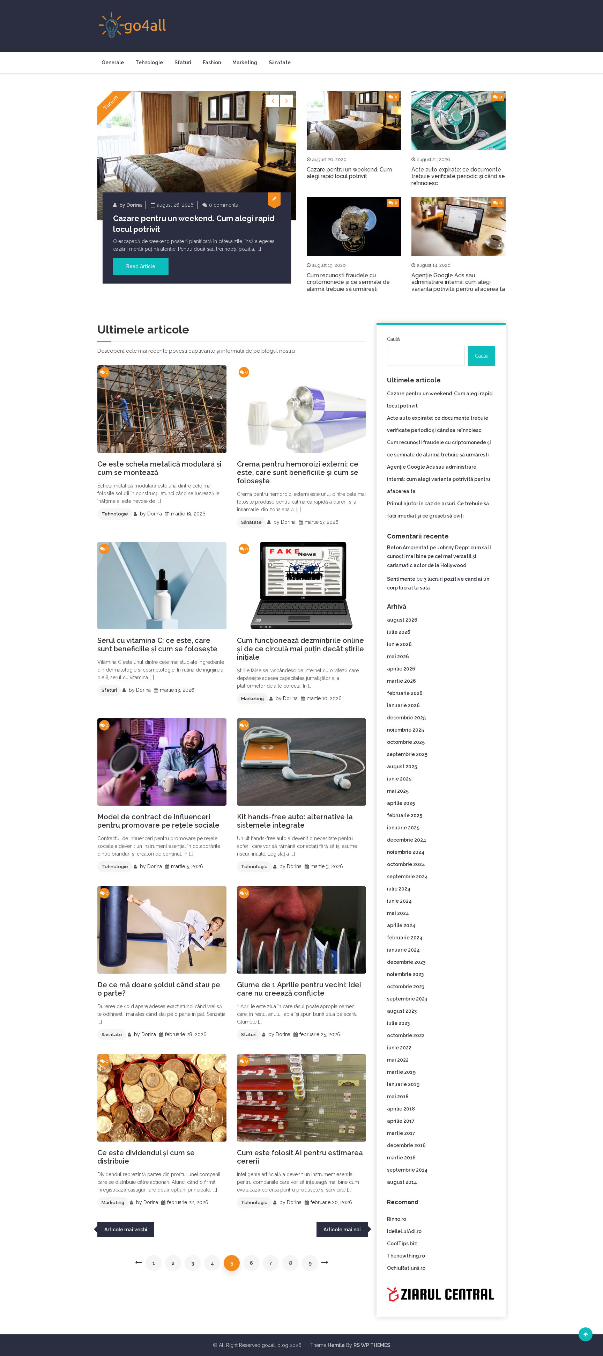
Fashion (212, 62)
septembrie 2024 (407, 876)
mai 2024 (398, 913)
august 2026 (402, 620)
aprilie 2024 (401, 925)
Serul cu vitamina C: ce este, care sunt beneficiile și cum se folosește (157, 644)
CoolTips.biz (402, 1243)
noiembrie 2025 (405, 730)
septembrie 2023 (407, 999)
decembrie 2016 (406, 1145)
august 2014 (402, 1182)
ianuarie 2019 (403, 1084)
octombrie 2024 (406, 864)
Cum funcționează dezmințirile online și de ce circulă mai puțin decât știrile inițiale (300, 648)
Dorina (134, 205)
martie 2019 (401, 1072)
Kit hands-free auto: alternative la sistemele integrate (295, 821)
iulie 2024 (398, 889)
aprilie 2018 (401, 1109)
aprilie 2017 (401, 1121)
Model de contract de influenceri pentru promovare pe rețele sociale (158, 821)
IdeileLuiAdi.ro (404, 1231)
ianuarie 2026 (403, 705)
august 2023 (402, 1011)
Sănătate (280, 62)
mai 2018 (398, 1096)
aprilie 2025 (401, 803)
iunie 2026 (399, 644)
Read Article (140, 266)
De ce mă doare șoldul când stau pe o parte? (158, 989)
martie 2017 (401, 1133)
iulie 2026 (398, 632)
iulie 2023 (398, 1023)
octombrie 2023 (405, 986)
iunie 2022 (399, 1047)
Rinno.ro (396, 1219)
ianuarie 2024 (403, 950)
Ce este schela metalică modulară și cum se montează (159, 468)
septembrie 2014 (407, 1170)
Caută (393, 339)
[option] (196, 187)
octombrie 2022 (406, 1035)
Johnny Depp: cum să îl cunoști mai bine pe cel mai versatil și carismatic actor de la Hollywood (439, 556)
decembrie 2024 (406, 840)
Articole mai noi (342, 1229)
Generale (113, 62)
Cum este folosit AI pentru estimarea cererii (300, 1157)
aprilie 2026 (401, 669)
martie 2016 (401, 1157)
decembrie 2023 (406, 962)
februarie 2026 (405, 693)
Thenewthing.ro (406, 1256)
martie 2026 (401, 681)
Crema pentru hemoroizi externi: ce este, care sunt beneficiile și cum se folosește (297, 472)
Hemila (336, 1345)
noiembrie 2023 (405, 974)
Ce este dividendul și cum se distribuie (146, 1157)
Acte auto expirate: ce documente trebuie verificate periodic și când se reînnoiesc (458, 176)
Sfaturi (182, 62)
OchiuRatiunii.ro (406, 1268)
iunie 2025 (399, 779)
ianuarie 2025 (403, 827)
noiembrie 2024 (405, 852)
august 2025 (402, 766)
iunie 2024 (399, 901)
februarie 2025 (404, 815)
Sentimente (401, 579)
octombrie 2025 (406, 742)
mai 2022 (398, 1060)
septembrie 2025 (407, 754)
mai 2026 (398, 656)
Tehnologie (149, 62)
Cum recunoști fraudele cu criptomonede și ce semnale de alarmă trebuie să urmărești (348, 282)
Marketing (244, 62)
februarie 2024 (405, 937)
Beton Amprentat (408, 547)
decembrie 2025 (406, 717)
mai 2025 (398, 791)
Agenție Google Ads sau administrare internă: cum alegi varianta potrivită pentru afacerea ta (458, 282)
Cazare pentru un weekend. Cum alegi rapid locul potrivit (349, 172)
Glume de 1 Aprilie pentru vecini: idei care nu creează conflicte (299, 989)
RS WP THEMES (371, 1345)
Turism (110, 102)
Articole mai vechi (125, 1229)
